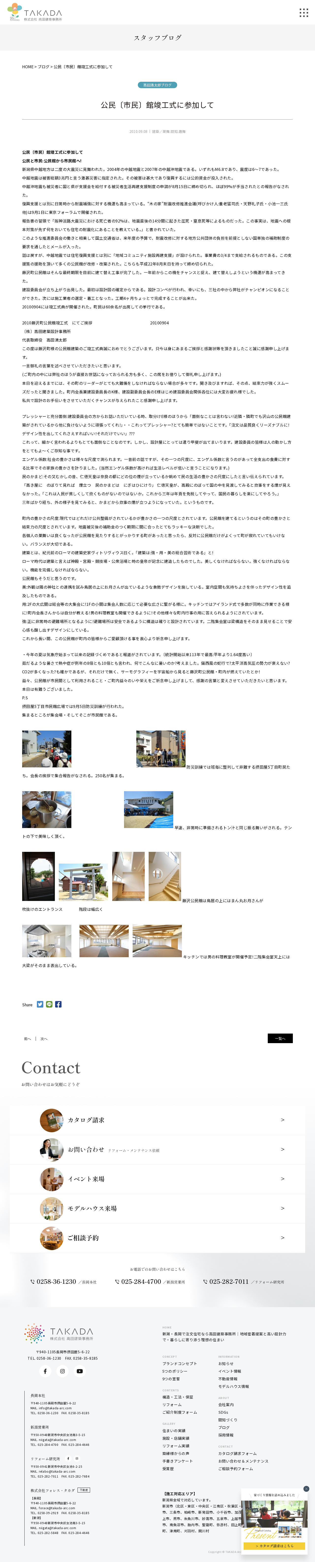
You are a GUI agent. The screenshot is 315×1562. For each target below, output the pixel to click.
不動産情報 (228, 1378)
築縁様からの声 (175, 1453)
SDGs (223, 1412)
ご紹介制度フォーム (179, 1412)
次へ (44, 1039)
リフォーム (172, 1404)
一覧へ (280, 1038)
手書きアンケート (177, 1461)
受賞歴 (168, 1468)
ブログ (224, 1427)
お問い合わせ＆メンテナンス (243, 1461)
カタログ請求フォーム (237, 1453)
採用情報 (226, 1435)
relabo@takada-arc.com (57, 1471)
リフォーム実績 (175, 1445)
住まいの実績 (174, 1430)
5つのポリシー (175, 1371)
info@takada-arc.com (55, 1408)
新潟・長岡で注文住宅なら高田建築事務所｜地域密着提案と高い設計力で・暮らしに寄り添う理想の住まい (224, 1333)
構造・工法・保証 (177, 1396)
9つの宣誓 (171, 1378)
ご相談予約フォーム (235, 1468)
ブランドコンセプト (179, 1363)
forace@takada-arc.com (57, 1508)
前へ (27, 1039)
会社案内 (226, 1404)
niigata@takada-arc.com (57, 1440)
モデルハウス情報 (233, 1386)
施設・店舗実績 (175, 1438)
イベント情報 (230, 1371)
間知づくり (228, 1419)
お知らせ (226, 1363)
